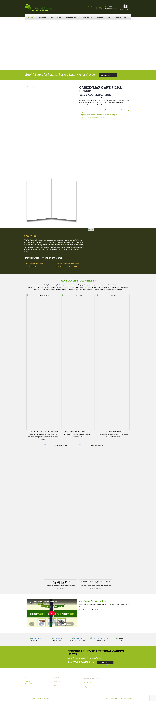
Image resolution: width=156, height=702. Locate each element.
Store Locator (57, 640)
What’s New (87, 17)
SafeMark (57, 689)
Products (42, 17)
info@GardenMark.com (110, 8)
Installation (71, 17)
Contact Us (121, 17)
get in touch (100, 609)
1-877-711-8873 (108, 6)
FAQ (109, 17)
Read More (28, 681)
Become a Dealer (35, 640)
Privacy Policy (29, 683)
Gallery (100, 17)
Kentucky (57, 681)
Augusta (56, 685)
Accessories (55, 17)
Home (30, 17)
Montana (57, 677)
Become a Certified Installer (78, 640)
